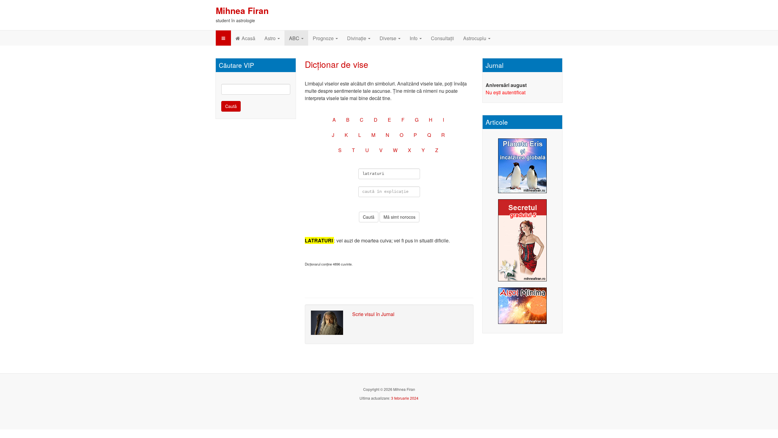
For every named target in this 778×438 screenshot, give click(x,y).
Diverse (389, 38)
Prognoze (324, 38)
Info (414, 38)
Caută (231, 106)
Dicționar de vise (336, 64)
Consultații (442, 38)
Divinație (357, 38)
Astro (270, 38)
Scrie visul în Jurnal (373, 314)
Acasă (248, 38)
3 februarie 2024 (404, 398)
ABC (295, 38)
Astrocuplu (475, 38)
